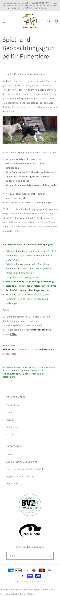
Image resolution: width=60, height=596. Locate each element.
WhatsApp (46, 349)
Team (9, 454)
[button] (4, 21)
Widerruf (10, 419)
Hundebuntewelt (25, 582)
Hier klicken (9, 349)
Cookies (10, 434)
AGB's (9, 412)
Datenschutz (39, 329)
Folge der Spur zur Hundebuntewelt (25, 469)
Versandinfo (12, 405)
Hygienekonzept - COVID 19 (20, 476)
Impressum (12, 483)
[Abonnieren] (49, 556)
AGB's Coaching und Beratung (21, 461)
